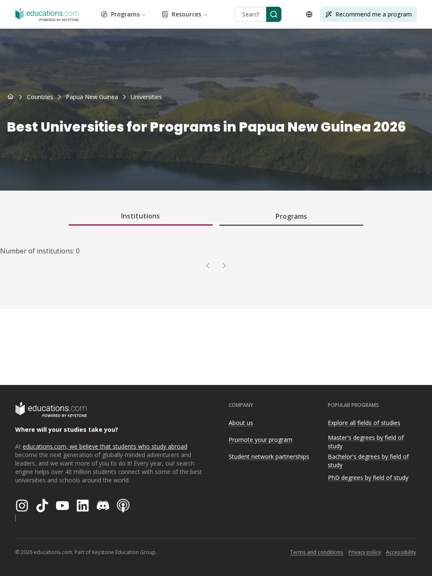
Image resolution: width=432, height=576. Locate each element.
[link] (146, 97)
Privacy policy (364, 552)
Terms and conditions (316, 552)
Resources (186, 14)
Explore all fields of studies (364, 423)
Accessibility (401, 552)
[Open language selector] (309, 14)
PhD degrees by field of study (368, 478)
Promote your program (260, 440)
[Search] (273, 14)
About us (241, 423)
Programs (125, 14)
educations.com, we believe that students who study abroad (105, 446)
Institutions (140, 216)
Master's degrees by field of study (366, 441)
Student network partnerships (269, 456)
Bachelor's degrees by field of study (368, 460)
